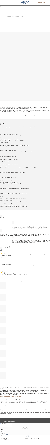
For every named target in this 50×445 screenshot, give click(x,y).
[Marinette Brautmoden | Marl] (25, 2)
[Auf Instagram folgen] (24, 428)
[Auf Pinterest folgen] (27, 428)
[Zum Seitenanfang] (48, 444)
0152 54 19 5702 (5, 434)
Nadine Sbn (1, 252)
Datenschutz (27, 435)
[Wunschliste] (44, 5)
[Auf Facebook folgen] (22, 428)
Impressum (27, 436)
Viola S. (1, 257)
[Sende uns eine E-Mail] (26, 428)
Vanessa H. (1, 271)
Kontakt (25, 5)
